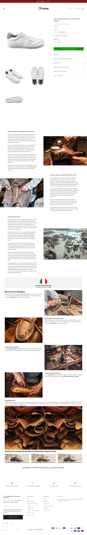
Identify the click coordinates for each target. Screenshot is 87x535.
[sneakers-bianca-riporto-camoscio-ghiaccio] (59, 32)
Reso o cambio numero (48, 506)
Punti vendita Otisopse (32, 503)
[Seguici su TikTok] (11, 523)
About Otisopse (30, 501)
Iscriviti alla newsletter (13, 517)
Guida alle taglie (30, 508)
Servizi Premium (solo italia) (33, 510)
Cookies (45, 499)
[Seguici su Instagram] (7, 523)
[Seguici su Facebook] (4, 523)
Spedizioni (45, 508)
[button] (60, 35)
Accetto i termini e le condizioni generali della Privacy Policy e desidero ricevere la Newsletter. (12, 511)
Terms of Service (47, 510)
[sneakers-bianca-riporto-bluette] (55, 32)
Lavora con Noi (30, 512)
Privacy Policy (46, 503)
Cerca (28, 499)
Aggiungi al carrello (69, 48)
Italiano (71, 8)
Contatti (29, 506)
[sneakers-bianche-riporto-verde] (63, 32)
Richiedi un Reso (30, 515)
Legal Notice (46, 501)
